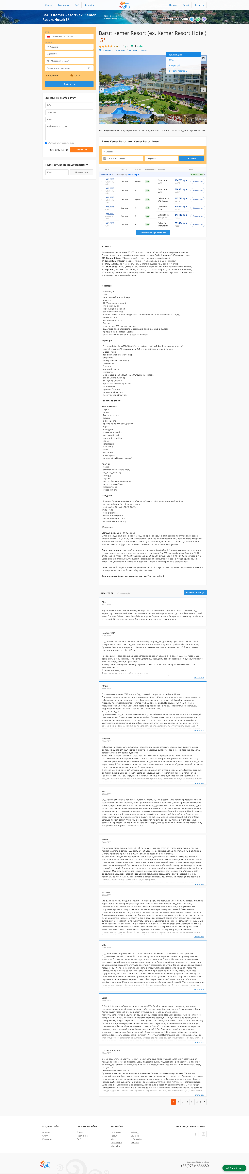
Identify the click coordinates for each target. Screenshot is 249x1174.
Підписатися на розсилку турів (61, 143)
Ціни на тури (175, 54)
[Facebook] (195, 1134)
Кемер (144, 50)
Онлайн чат (236, 1168)
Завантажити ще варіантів (152, 232)
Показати (191, 158)
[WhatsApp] (198, 19)
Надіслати (82, 150)
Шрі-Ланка (116, 1132)
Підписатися (81, 172)
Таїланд (134, 1132)
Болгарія (135, 1135)
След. (199, 1101)
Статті (186, 5)
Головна (107, 50)
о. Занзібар (136, 1139)
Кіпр (113, 1139)
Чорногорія (116, 1142)
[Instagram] (203, 1134)
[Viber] (204, 19)
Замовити (198, 181)
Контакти (199, 5)
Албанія (135, 1142)
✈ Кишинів (52, 47)
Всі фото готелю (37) (179, 70)
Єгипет (48, 5)
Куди (47, 32)
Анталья (133, 50)
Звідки (48, 42)
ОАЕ (77, 5)
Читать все (199, 677)
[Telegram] (192, 19)
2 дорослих (52, 54)
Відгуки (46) (174, 65)
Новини (173, 5)
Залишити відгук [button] (195, 592)
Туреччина (63, 5)
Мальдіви (115, 1146)
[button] (89, 5)
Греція (114, 1135)
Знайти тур (69, 84)
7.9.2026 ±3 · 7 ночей (60, 61)
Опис (171, 59)
